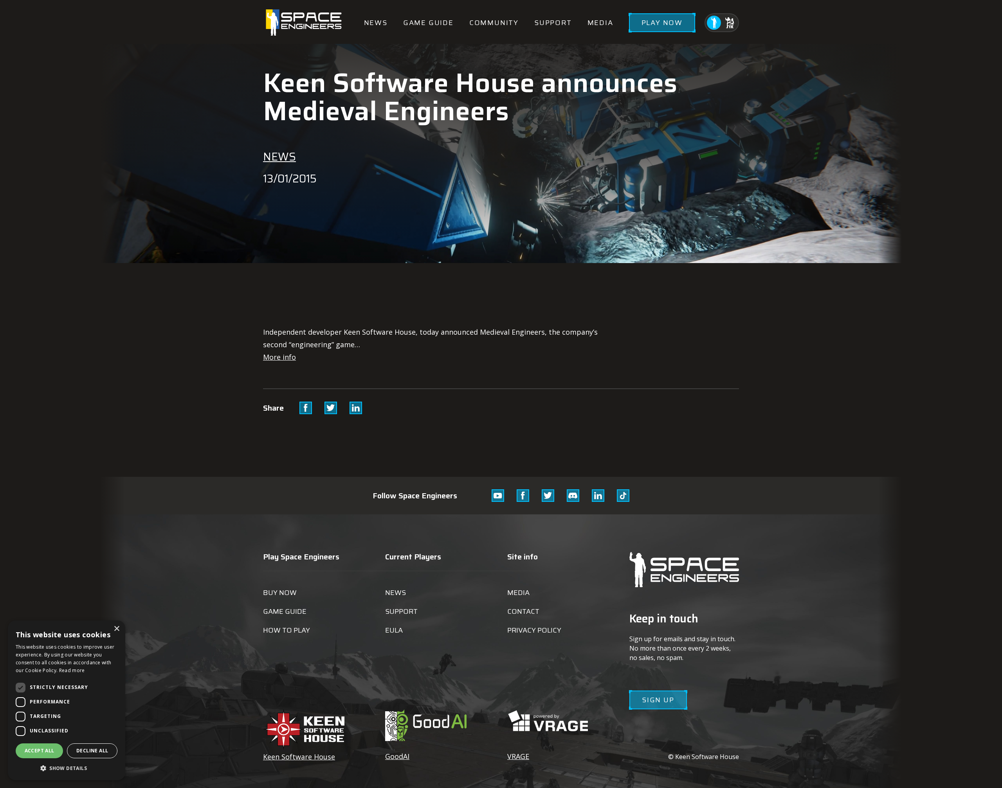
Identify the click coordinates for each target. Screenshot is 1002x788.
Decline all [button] (92, 750)
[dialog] (66, 700)
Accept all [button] (39, 750)
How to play (286, 630)
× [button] (116, 629)
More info (279, 357)
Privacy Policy (534, 630)
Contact (523, 611)
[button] (66, 767)
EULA (394, 630)
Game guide (428, 22)
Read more (72, 670)
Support (553, 22)
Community (494, 22)
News (375, 22)
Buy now (280, 592)
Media (600, 22)
